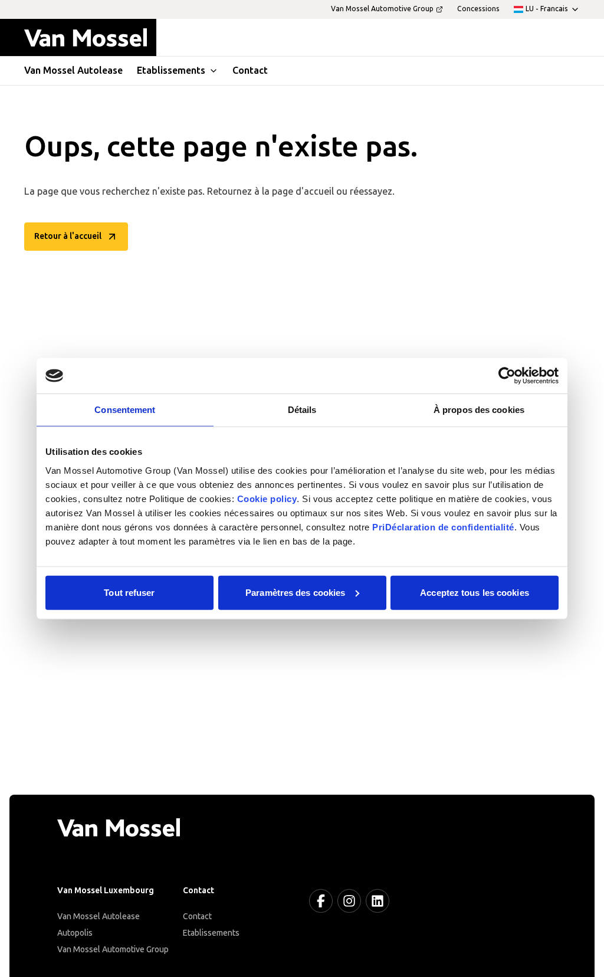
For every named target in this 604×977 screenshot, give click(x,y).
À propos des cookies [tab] (479, 410)
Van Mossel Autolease (98, 917)
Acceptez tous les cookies (474, 592)
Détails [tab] (302, 410)
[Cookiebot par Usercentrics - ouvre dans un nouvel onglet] (507, 376)
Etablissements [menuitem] (171, 70)
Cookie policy (267, 498)
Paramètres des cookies (295, 592)
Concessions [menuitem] (478, 9)
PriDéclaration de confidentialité (443, 527)
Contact (197, 917)
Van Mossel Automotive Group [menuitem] (382, 9)
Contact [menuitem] (250, 70)
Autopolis (75, 933)
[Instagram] (349, 901)
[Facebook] (321, 901)
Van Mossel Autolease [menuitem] (73, 70)
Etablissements (211, 933)
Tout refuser (129, 592)
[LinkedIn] (377, 901)
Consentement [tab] (124, 410)
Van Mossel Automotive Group (113, 950)
